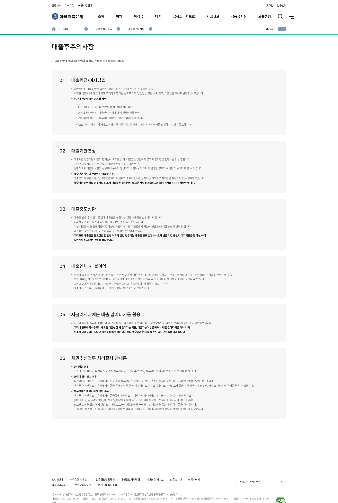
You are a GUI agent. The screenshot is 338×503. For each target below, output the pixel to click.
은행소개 (56, 5)
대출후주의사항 (136, 29)
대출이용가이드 (103, 29)
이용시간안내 (85, 5)
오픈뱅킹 (264, 16)
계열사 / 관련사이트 (250, 481)
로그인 (269, 5)
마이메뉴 (69, 5)
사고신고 (213, 16)
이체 (119, 16)
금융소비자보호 (184, 16)
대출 (158, 16)
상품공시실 (239, 16)
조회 (101, 16)
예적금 (138, 16)
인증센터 (281, 5)
